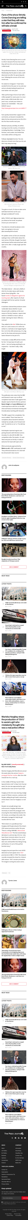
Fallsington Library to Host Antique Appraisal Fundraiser (12, 930)
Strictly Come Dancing (18, 457)
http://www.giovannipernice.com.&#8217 (14, 108)
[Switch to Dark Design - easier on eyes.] (2, 1)
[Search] (25, 6)
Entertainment (6, 30)
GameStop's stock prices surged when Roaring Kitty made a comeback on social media (14, 626)
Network (4, 873)
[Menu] (3, 6)
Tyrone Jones (6, 731)
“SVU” (21, 853)
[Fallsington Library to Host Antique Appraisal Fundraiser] (14, 921)
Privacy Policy (7, 1203)
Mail (14, 324)
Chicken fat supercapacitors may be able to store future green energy (15, 676)
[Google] (18, 1138)
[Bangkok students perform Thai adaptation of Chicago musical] (14, 550)
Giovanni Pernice (6, 457)
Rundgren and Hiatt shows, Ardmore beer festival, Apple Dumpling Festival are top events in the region (14, 518)
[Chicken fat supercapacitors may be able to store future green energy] (14, 666)
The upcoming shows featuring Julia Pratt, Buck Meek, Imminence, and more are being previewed (14, 495)
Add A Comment (14, 567)
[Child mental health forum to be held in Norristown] (14, 594)
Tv (9, 873)
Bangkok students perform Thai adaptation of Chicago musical (11, 560)
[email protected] (17, 764)
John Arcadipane (6, 29)
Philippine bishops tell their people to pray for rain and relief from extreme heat (14, 539)
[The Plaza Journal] (15, 6)
